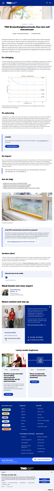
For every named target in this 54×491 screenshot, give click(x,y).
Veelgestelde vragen (42, 426)
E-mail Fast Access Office (37, 340)
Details (3, 486)
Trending (23, 426)
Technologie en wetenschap (27, 433)
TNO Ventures (40, 445)
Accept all (44, 479)
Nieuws (23, 408)
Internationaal (40, 451)
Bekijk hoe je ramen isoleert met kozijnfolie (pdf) (14, 183)
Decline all (44, 482)
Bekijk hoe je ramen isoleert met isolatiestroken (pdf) (16, 186)
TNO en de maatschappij (43, 420)
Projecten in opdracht (42, 436)
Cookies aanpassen (12, 146)
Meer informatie (10, 280)
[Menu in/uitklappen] (3, 3)
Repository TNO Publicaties (27, 453)
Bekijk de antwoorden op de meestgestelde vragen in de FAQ (21, 188)
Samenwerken (40, 433)
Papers (22, 423)
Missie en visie (40, 411)
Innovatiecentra (41, 448)
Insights (23, 417)
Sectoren (6, 425)
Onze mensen (40, 417)
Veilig (5, 417)
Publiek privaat (40, 439)
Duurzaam (6, 409)
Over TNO (38, 405)
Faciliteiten (23, 436)
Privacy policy (10, 486)
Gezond (6, 413)
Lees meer (9, 395)
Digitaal (6, 421)
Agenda (23, 411)
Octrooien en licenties (26, 450)
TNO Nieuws (24, 429)
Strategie (39, 414)
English (3, 472)
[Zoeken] (47, 2)
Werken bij (6, 429)
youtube (8, 137)
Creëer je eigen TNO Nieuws (43, 459)
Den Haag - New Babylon (36, 337)
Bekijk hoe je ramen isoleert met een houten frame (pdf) (16, 185)
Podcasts (23, 420)
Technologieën (24, 442)
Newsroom (23, 405)
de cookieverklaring (41, 140)
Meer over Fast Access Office (12, 338)
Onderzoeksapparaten (26, 439)
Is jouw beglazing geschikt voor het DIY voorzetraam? (23, 242)
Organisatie (40, 408)
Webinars (23, 414)
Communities (40, 423)
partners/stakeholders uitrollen (31, 263)
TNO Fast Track (40, 442)
